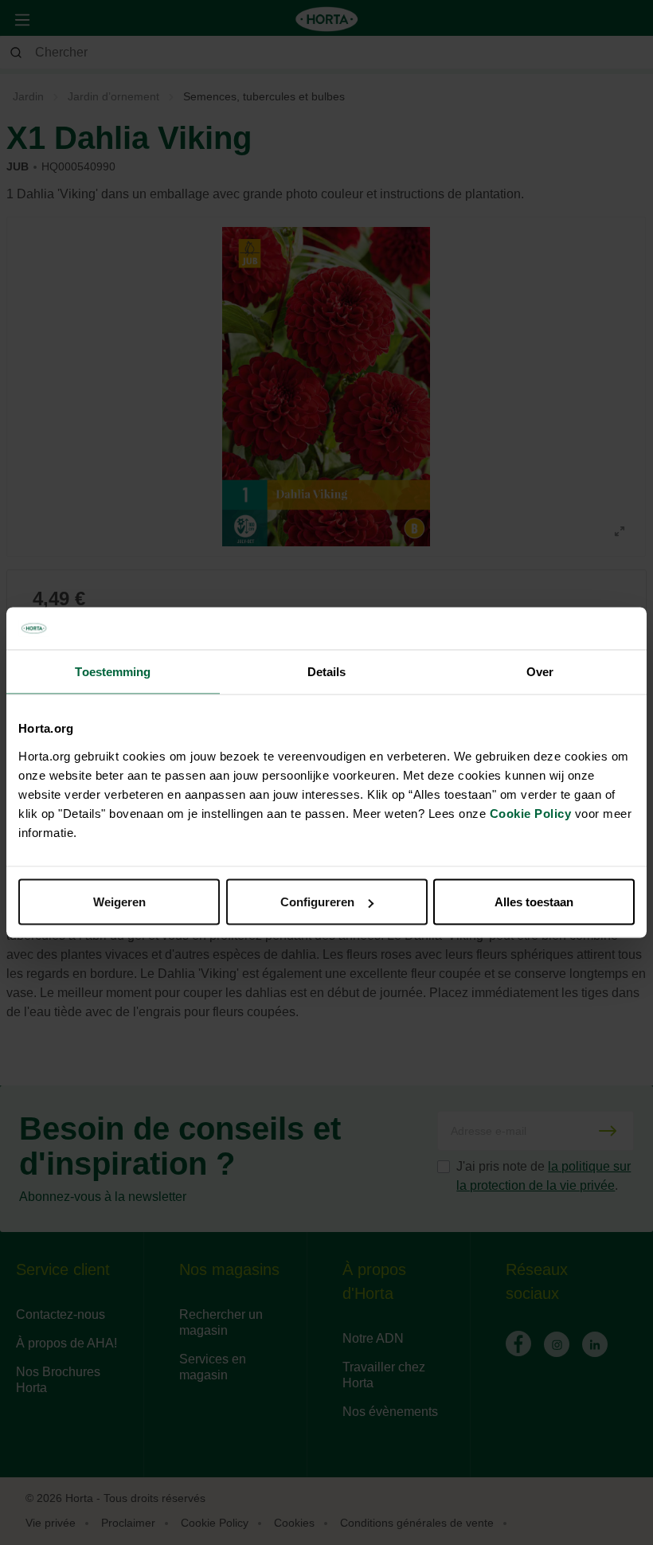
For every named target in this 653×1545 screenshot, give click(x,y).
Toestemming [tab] (113, 671)
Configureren (317, 902)
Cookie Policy (531, 813)
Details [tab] (326, 671)
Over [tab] (539, 671)
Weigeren (119, 902)
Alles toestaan (534, 902)
